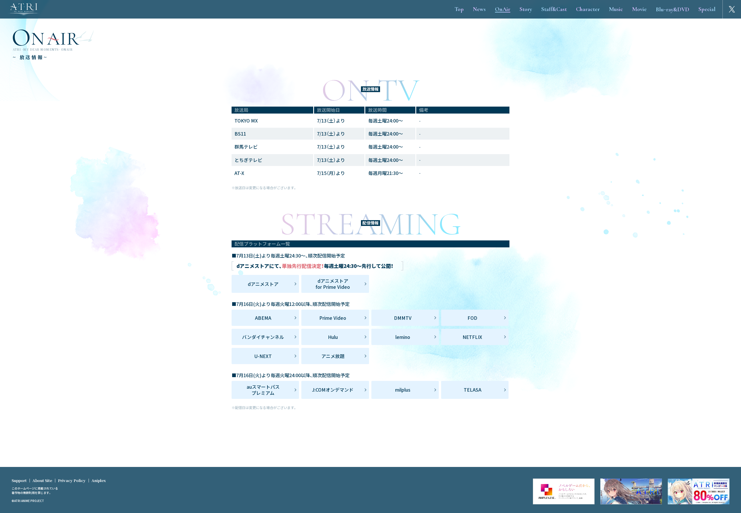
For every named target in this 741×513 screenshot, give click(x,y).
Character (588, 9)
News (479, 9)
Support (19, 480)
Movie (639, 9)
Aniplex (98, 480)
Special (707, 9)
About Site (42, 480)
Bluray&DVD (672, 9)
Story (526, 9)
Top (459, 9)
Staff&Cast (554, 9)
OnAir (502, 9)
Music (616, 9)
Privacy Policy (72, 480)
